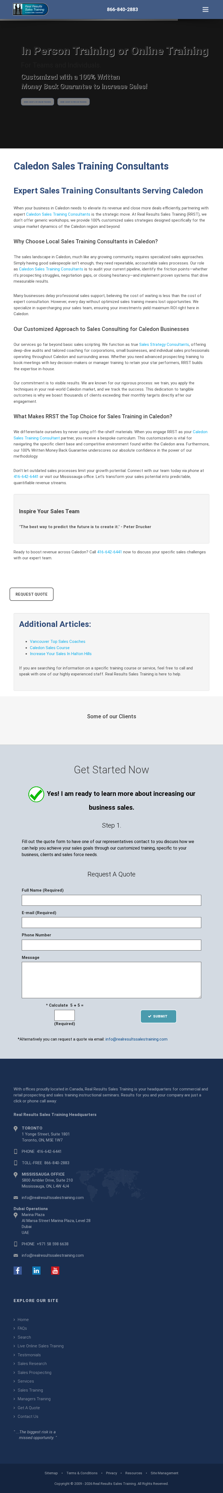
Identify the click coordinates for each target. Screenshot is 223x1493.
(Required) (64, 1023)
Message (30, 957)
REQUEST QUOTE (31, 594)
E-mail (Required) (39, 912)
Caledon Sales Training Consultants (58, 214)
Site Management (164, 1473)
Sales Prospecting (34, 1372)
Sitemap (51, 1473)
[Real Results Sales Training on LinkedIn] (36, 1270)
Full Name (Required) (43, 890)
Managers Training (34, 1398)
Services (26, 1381)
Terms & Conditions (82, 1473)
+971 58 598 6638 (53, 1244)
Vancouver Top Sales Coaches (57, 641)
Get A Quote (29, 1407)
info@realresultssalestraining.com (137, 1039)
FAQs (22, 1328)
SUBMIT (162, 1016)
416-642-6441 (26, 476)
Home (23, 1319)
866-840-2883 (56, 1162)
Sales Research (32, 1363)
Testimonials (29, 1354)
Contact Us (28, 1416)
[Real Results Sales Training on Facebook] (18, 1270)
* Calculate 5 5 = (64, 1005)
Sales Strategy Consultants (164, 344)
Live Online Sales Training (41, 1346)
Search (24, 1337)
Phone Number (36, 935)
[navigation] (205, 9)
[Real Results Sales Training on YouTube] (55, 1270)
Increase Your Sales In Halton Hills (61, 653)
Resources (133, 1473)
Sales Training (30, 1390)
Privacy (111, 1473)
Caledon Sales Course (50, 647)
